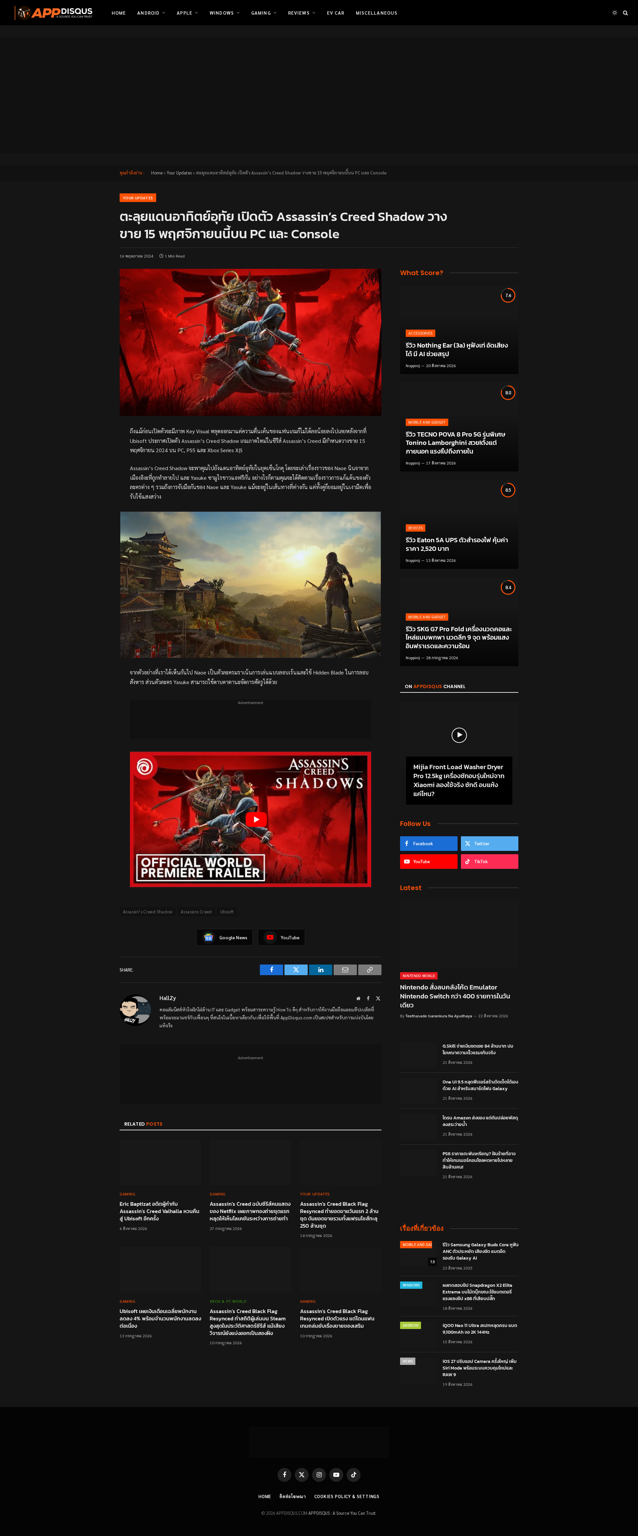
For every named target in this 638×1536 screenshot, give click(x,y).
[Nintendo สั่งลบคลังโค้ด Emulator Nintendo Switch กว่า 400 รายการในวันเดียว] (459, 933)
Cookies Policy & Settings (347, 1496)
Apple (184, 13)
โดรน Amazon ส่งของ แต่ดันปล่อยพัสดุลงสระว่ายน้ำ (480, 1121)
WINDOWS (411, 1284)
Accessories (420, 333)
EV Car (336, 13)
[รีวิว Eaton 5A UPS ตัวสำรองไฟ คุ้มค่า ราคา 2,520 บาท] (459, 524)
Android (148, 13)
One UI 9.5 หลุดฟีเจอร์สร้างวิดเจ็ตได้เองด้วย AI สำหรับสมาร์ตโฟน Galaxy (480, 1085)
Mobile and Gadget (427, 422)
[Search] (625, 12)
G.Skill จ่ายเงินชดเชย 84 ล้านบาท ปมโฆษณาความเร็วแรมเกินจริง (478, 1049)
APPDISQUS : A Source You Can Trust (342, 1513)
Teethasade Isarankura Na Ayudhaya (438, 1015)
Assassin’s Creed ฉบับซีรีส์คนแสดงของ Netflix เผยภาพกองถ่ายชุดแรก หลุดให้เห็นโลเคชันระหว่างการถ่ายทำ (250, 1211)
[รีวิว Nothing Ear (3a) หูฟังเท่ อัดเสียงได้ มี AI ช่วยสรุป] (459, 329)
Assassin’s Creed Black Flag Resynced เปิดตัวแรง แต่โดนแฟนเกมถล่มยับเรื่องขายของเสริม (337, 1318)
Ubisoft (227, 911)
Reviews (299, 13)
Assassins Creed (196, 911)
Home (119, 13)
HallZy (168, 997)
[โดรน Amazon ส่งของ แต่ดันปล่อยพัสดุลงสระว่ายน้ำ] (418, 1126)
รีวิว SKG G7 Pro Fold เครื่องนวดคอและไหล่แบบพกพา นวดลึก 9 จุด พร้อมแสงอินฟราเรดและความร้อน (459, 638)
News (408, 1361)
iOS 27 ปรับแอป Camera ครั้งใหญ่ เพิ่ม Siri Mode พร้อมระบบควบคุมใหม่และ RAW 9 (480, 1368)
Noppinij (413, 365)
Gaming (261, 13)
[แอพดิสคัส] (52, 12)
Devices (415, 527)
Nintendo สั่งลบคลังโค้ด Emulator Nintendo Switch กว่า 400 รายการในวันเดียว (455, 996)
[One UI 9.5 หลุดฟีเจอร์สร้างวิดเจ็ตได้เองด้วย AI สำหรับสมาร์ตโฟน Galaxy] (418, 1090)
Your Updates (179, 172)
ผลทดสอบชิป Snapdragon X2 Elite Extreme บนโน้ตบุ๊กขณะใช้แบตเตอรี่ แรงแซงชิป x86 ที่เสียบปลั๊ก (477, 1292)
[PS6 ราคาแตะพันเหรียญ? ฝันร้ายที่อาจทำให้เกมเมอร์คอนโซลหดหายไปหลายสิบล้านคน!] (418, 1162)
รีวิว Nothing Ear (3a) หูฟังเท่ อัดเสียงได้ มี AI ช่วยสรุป (457, 349)
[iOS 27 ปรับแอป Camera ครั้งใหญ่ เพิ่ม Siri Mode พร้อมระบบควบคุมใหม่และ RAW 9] (418, 1370)
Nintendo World (419, 975)
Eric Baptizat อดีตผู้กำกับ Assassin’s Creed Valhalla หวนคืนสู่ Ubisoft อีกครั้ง (159, 1211)
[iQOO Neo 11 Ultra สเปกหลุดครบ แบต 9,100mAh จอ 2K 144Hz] (418, 1334)
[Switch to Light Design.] (615, 12)
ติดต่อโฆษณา (292, 1496)
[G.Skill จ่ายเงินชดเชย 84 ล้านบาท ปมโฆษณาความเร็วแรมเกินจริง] (418, 1055)
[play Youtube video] (256, 819)
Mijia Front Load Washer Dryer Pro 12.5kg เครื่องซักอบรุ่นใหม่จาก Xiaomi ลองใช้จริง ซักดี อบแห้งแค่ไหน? (458, 781)
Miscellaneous (377, 13)
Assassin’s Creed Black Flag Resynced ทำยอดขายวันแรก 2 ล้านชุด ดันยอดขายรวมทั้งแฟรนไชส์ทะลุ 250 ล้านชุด (339, 1214)
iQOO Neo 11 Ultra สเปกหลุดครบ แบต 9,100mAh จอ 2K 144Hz (480, 1329)
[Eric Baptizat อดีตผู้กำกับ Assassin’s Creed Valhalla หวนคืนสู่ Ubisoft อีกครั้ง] (160, 1162)
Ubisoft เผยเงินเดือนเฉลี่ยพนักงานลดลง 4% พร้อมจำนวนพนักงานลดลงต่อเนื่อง (160, 1318)
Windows (222, 13)
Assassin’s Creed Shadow (147, 911)
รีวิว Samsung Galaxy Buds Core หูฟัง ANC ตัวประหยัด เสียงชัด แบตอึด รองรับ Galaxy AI (480, 1252)
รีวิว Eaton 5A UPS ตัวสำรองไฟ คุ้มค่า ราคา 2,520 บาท (457, 544)
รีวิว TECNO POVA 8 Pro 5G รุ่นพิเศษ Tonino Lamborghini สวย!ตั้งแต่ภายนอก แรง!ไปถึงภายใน (455, 443)
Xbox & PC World (228, 1301)
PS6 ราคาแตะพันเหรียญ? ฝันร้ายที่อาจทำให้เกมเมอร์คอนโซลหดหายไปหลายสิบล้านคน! (479, 1161)
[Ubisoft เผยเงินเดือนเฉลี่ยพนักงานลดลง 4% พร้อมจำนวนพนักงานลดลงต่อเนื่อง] (160, 1270)
